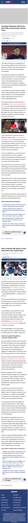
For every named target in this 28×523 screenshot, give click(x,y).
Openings (15, 495)
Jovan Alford (6, 38)
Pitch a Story (4, 502)
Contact (3, 497)
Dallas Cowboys (8, 238)
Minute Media (8, 513)
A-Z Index (3, 510)
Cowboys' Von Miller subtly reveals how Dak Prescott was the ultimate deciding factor (13, 225)
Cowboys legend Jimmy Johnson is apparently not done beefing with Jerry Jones (13, 210)
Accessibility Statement (19, 507)
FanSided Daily (17, 500)
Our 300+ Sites (17, 497)
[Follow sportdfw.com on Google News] (25, 233)
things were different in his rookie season (14, 359)
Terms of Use (4, 505)
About (2, 495)
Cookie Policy (16, 505)
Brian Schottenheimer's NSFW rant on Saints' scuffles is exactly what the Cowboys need (13, 220)
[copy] (10, 41)
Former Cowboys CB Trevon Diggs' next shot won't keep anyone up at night (13, 215)
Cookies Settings (17, 510)
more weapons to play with (17, 287)
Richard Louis (6, 257)
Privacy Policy (17, 502)
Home (2, 238)
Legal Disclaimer (5, 507)
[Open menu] (2, 2)
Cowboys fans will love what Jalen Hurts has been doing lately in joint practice (14, 205)
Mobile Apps (4, 500)
